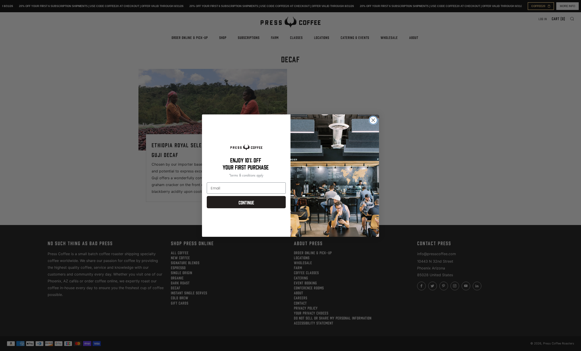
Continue (246, 202)
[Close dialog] (373, 120)
